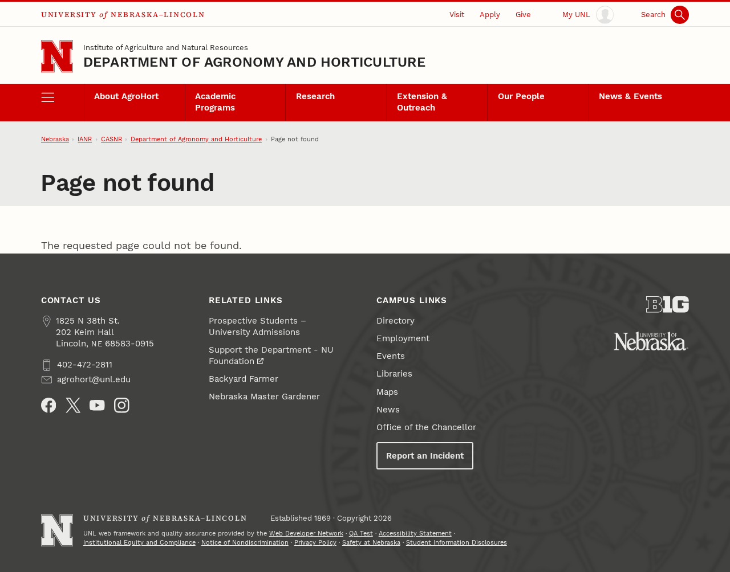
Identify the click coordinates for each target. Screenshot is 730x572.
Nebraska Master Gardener (264, 396)
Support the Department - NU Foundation (271, 355)
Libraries (394, 374)
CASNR (111, 139)
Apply (490, 14)
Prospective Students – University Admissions (257, 326)
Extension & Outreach (422, 102)
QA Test (361, 533)
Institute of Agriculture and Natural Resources (165, 47)
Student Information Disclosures (456, 542)
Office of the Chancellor (426, 427)
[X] (73, 405)
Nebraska (55, 139)
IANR (85, 139)
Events (390, 356)
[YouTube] (97, 405)
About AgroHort (126, 96)
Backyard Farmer (243, 379)
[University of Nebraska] (651, 341)
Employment (402, 338)
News (388, 410)
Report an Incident (425, 456)
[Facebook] (48, 405)
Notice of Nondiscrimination (245, 542)
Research (315, 96)
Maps (387, 392)
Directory (395, 321)
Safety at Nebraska (371, 542)
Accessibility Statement (415, 533)
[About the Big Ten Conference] (667, 304)
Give (523, 14)
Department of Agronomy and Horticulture (254, 62)
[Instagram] (121, 405)
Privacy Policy (315, 542)
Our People (521, 96)
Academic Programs (215, 102)
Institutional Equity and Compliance (139, 542)
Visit (456, 14)
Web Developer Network (306, 533)
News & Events (630, 96)
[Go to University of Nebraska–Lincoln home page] (57, 56)
